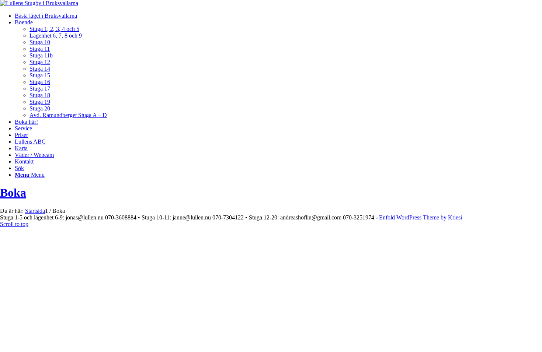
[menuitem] (278, 16)
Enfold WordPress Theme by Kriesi (420, 217)
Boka (13, 192)
